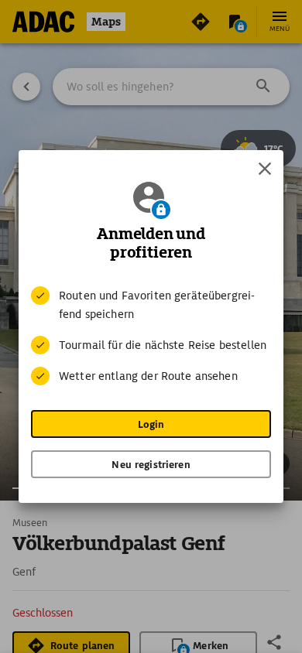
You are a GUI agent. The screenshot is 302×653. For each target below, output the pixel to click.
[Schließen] (264, 168)
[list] (151, 335)
